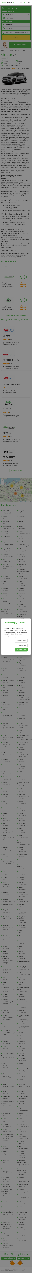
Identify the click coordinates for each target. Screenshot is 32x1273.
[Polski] (21, 2)
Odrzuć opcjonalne (21, 640)
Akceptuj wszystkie (21, 649)
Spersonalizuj (22, 645)
